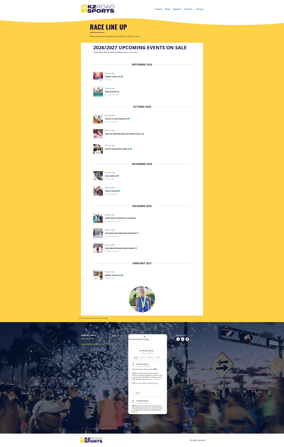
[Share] (150, 336)
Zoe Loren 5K (111, 176)
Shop (167, 9)
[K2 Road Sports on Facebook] (147, 344)
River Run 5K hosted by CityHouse (120, 218)
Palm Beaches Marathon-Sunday (120, 248)
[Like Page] (144, 336)
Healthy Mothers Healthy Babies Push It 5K (124, 134)
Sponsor (177, 9)
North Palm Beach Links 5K (117, 149)
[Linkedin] (187, 339)
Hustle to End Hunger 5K (116, 119)
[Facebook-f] (178, 339)
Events (158, 9)
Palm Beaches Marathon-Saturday (121, 233)
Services (188, 9)
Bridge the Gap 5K (113, 275)
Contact (200, 9)
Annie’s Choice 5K (113, 77)
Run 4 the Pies (111, 191)
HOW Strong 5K (112, 92)
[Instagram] (182, 339)
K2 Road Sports (147, 350)
